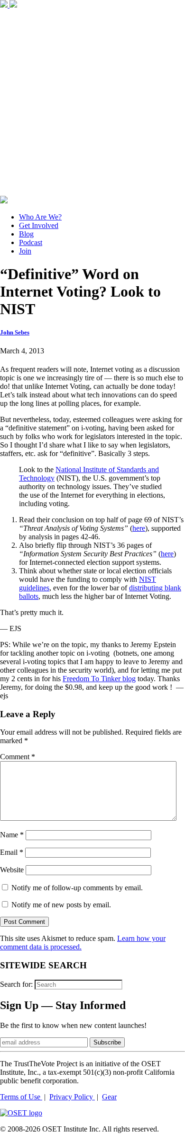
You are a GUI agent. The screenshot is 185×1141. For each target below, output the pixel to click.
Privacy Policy (72, 1097)
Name (12, 835)
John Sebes (14, 332)
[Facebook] (4, 5)
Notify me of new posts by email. (61, 905)
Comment (17, 757)
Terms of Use (21, 1097)
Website (12, 870)
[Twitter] (13, 5)
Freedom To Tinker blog (99, 679)
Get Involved (38, 225)
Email (11, 852)
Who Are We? (40, 217)
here (138, 528)
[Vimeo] (4, 201)
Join (25, 251)
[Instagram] (92, 191)
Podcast (30, 242)
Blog (26, 234)
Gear (109, 1097)
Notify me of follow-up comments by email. (77, 888)
